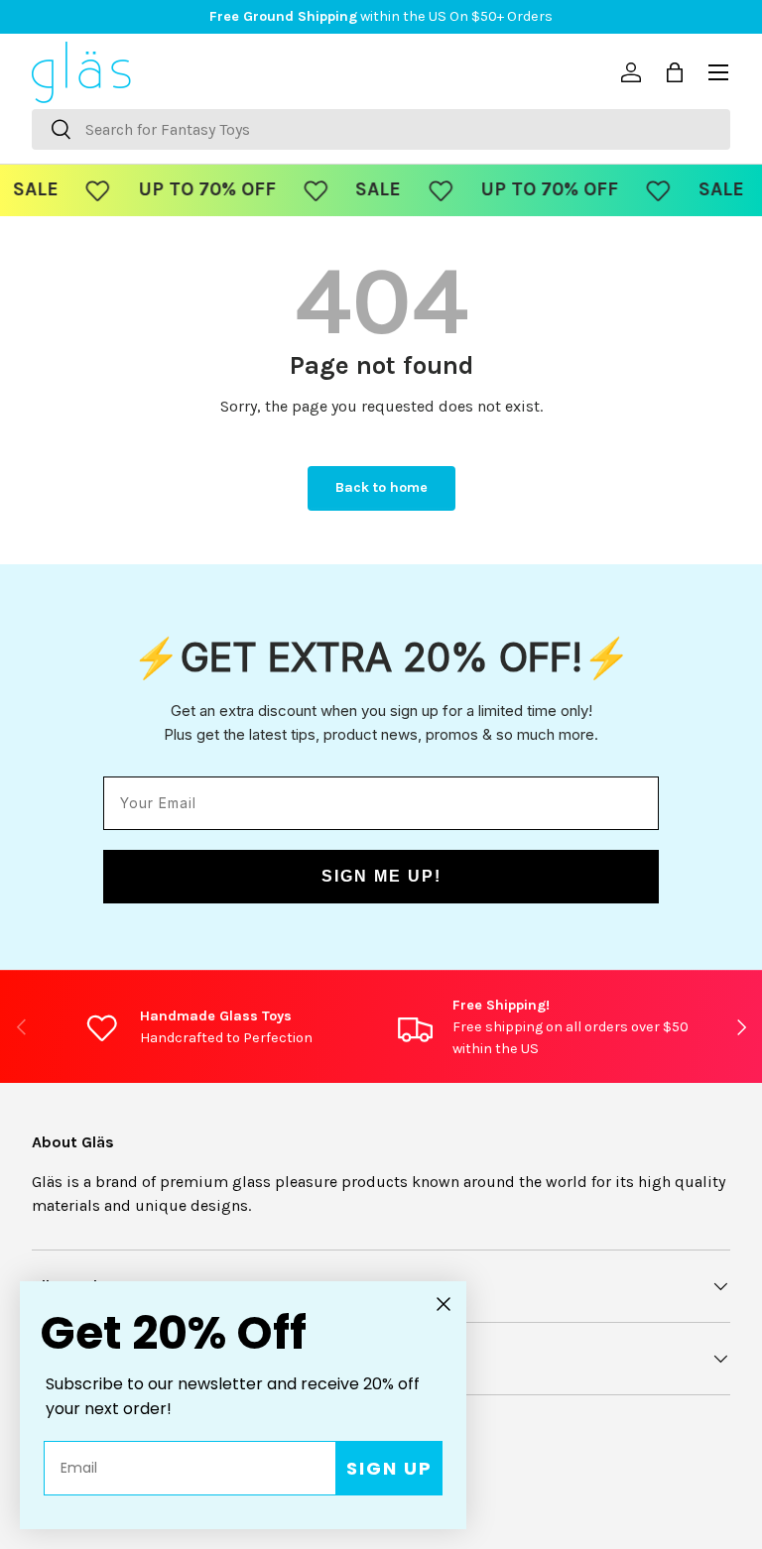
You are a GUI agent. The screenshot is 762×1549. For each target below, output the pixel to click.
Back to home (381, 487)
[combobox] (381, 129)
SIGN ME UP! (381, 876)
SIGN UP (389, 1468)
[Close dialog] (443, 1304)
